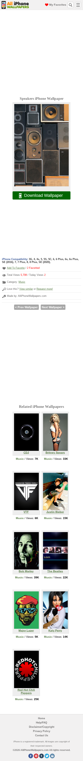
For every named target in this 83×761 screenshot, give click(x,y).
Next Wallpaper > (53, 307)
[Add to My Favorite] (4, 268)
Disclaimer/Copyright (41, 726)
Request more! (44, 288)
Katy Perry (55, 630)
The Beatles (55, 571)
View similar (26, 288)
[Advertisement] (41, 53)
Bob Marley (26, 571)
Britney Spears (55, 452)
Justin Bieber (55, 511)
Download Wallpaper (43, 195)
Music (22, 281)
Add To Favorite (16, 267)
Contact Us (41, 735)
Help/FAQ (41, 722)
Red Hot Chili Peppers (26, 691)
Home (41, 718)
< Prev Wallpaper (26, 307)
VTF (26, 511)
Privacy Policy (41, 731)
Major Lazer (26, 630)
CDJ (26, 452)
